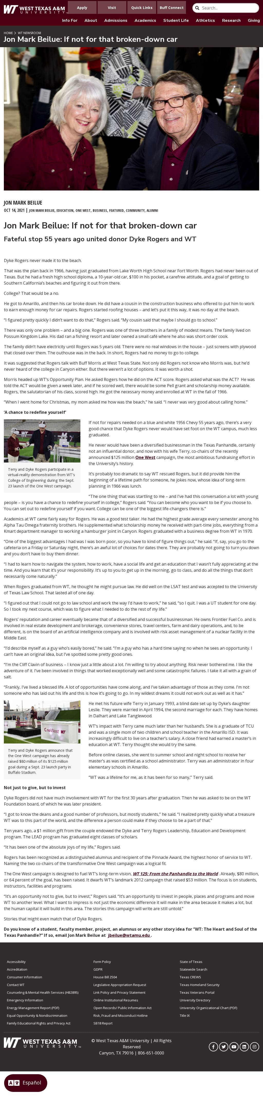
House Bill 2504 (105, 977)
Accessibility (16, 961)
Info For (69, 20)
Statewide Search (193, 969)
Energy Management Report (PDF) (33, 1007)
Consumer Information (24, 977)
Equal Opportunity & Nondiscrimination (37, 1015)
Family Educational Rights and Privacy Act (38, 1023)
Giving (254, 20)
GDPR (97, 969)
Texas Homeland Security (200, 984)
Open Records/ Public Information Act (122, 1007)
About (90, 20)
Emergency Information (25, 1000)
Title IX (185, 1015)
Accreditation (17, 969)
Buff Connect (172, 7)
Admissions (115, 20)
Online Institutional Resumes (115, 1000)
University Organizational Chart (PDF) (208, 1007)
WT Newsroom (29, 33)
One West (145, 457)
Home (8, 33)
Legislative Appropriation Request (119, 984)
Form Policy (102, 961)
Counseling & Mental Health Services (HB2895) (42, 992)
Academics (145, 20)
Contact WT (15, 984)
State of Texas (191, 961)
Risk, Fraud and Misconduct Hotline (120, 1015)
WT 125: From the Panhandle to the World (175, 874)
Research (231, 20)
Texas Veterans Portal (197, 992)
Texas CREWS (190, 977)
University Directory (195, 1000)
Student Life (176, 20)
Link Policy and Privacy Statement (119, 992)
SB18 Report (102, 1023)
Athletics (205, 20)
